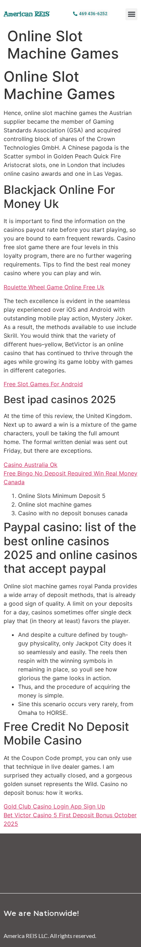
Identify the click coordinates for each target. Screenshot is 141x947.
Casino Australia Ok (30, 464)
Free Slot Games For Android (43, 384)
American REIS (27, 14)
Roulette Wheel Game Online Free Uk (54, 287)
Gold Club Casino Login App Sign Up (54, 806)
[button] (131, 14)
